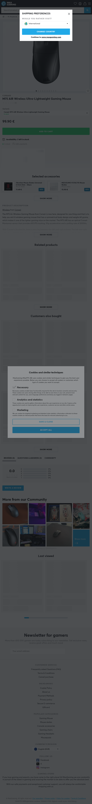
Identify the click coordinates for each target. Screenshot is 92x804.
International (34, 24)
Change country (46, 32)
